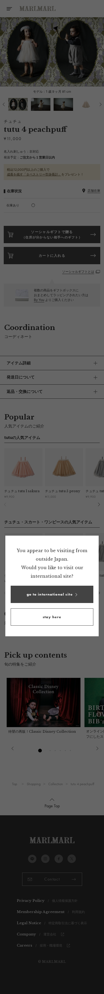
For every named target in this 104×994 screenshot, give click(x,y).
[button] (52, 594)
